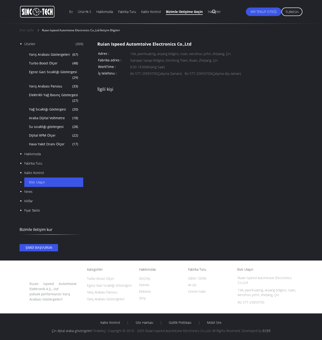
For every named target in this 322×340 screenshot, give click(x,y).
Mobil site (214, 322)
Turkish (291, 12)
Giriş (142, 298)
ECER (266, 330)
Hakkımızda (104, 11)
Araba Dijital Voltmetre (53, 118)
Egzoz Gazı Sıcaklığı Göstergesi (53, 75)
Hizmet (144, 285)
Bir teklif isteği (264, 11)
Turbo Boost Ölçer (53, 63)
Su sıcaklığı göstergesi (53, 126)
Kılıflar (28, 201)
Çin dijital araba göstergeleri (72, 330)
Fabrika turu (127, 11)
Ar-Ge (192, 285)
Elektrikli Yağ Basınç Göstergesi (53, 98)
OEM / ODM (197, 278)
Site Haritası (144, 322)
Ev (71, 11)
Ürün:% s (84, 11)
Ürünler (53, 44)
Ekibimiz (145, 291)
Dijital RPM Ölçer (53, 135)
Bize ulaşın (37, 182)
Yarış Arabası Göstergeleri (53, 54)
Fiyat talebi (32, 210)
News (28, 191)
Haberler (214, 11)
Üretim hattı (197, 291)
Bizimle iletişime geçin (184, 11)
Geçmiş (144, 278)
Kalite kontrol (151, 11)
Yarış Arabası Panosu (53, 86)
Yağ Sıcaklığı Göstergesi (53, 109)
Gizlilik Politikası (180, 322)
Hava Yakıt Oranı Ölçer (53, 144)
